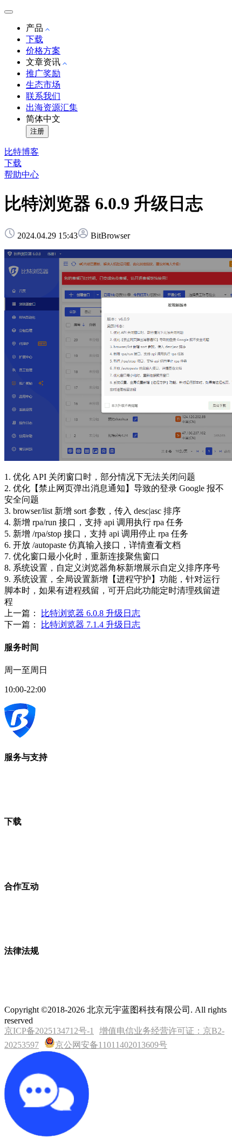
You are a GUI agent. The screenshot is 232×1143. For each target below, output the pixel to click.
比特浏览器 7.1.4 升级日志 (90, 624)
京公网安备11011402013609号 (111, 1044)
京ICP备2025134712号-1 (49, 1030)
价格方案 (43, 50)
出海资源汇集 (52, 107)
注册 (37, 131)
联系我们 (43, 96)
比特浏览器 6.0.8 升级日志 (90, 613)
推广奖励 (43, 73)
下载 (34, 39)
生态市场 (43, 84)
